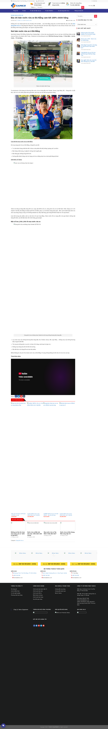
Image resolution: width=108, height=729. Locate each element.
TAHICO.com (29, 20)
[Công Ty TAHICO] (18, 5)
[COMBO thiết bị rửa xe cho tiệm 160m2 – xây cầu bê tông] (51, 457)
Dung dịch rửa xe (17, 15)
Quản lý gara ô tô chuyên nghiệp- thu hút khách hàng (88, 33)
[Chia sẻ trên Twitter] (18, 396)
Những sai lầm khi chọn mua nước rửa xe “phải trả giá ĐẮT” (18, 533)
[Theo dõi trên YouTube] (43, 626)
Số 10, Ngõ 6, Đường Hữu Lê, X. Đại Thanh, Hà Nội (55, 573)
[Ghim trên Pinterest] (21, 396)
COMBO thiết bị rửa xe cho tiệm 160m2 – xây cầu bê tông (51, 514)
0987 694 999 (17, 575)
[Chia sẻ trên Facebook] (16, 396)
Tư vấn (24, 10)
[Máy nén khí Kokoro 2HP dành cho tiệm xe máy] (19, 457)
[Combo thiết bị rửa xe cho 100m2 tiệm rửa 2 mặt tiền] (35, 457)
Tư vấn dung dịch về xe (63, 10)
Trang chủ (15, 10)
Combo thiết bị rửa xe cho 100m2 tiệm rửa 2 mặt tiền (33, 514)
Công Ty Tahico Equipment (20, 609)
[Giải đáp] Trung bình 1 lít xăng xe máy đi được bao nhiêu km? (89, 46)
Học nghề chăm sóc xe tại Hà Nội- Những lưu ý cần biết (88, 60)
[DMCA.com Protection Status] (62, 612)
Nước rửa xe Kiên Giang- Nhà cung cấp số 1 (67, 532)
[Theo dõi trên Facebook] (34, 626)
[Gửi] (82, 7)
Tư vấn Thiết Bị (49, 10)
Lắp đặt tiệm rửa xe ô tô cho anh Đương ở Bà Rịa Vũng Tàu (88, 54)
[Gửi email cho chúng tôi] (96, 1)
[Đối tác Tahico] (22, 555)
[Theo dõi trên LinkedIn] (41, 626)
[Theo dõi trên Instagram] (93, 1)
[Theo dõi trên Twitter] (94, 1)
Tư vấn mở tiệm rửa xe (35, 10)
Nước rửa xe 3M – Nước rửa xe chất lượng (88, 39)
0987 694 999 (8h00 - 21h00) (27, 564)
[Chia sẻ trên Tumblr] (24, 396)
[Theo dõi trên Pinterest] (39, 626)
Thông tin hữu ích (78, 10)
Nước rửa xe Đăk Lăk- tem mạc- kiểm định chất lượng (34, 533)
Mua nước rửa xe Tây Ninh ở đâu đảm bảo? (50, 532)
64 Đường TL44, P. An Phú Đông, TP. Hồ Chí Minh (24, 573)
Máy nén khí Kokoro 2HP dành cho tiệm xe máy (18, 514)
